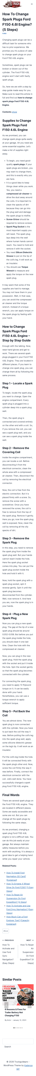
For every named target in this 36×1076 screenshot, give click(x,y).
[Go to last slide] (6, 1005)
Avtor (9, 1020)
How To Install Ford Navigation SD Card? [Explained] (16, 876)
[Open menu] (32, 4)
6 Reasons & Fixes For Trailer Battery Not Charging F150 (15, 1012)
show (14, 112)
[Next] (30, 1005)
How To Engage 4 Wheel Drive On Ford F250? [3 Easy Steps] (20, 887)
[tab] (15, 1027)
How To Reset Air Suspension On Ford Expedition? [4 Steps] (16, 898)
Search (7, 1046)
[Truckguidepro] (12, 4)
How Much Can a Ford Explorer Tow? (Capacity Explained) (17, 920)
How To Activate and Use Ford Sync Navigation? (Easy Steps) (19, 909)
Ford (4, 33)
